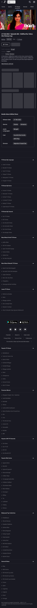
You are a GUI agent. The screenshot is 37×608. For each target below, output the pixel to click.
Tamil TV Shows (6, 171)
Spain (4, 585)
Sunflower (5, 501)
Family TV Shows (7, 197)
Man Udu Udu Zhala (8, 278)
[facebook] (10, 329)
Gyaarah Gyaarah (7, 469)
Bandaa (5, 430)
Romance (12, 54)
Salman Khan (6, 527)
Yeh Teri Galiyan (7, 245)
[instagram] (15, 329)
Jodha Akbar (6, 242)
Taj (3, 498)
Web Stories (6, 569)
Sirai (4, 417)
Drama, (7, 54)
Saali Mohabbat (7, 398)
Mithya (4, 495)
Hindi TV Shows (6, 164)
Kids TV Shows (6, 385)
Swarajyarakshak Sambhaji (9, 284)
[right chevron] (3, 80)
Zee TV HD (5, 447)
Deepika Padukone (7, 524)
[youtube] (25, 329)
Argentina (5, 589)
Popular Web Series (6, 458)
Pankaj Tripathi (6, 534)
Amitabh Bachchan (7, 550)
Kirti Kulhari (5, 547)
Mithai (3, 39)
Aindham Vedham (7, 482)
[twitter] (20, 329)
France (4, 582)
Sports (10, 7)
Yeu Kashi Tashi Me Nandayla (10, 271)
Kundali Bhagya (6, 366)
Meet (4, 297)
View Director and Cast (7, 64)
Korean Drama (6, 382)
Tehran (4, 405)
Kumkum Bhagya (7, 363)
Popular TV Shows (6, 348)
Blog (4, 566)
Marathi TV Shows (7, 168)
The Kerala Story (7, 421)
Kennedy (5, 401)
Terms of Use (18, 338)
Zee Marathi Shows (7, 223)
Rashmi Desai (6, 556)
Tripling (4, 505)
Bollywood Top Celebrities (8, 513)
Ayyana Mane (6, 463)
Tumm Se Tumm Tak (8, 356)
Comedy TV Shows (7, 200)
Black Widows (6, 489)
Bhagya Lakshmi (7, 300)
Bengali (13, 49)
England (5, 592)
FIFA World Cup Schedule (9, 579)
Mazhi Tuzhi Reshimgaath (9, 268)
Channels (8, 335)
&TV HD (5, 450)
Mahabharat (6, 353)
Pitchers (5, 508)
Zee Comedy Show (7, 304)
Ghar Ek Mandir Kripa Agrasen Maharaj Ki (13, 310)
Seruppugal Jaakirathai (8, 479)
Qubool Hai (5, 255)
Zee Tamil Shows (7, 229)
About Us (17, 335)
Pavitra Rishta (6, 252)
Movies (25, 7)
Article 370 (5, 424)
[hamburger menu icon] (34, 2)
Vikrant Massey (6, 521)
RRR (4, 434)
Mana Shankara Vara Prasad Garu (11, 411)
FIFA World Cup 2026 (8, 573)
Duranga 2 (5, 492)
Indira (4, 379)
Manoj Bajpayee (7, 531)
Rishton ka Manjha (7, 294)
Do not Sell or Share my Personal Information (18, 341)
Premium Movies (6, 390)
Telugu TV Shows (7, 174)
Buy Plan (12, 2)
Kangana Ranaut (7, 553)
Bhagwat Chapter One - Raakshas (11, 395)
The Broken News (7, 485)
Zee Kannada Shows (8, 226)
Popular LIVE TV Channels (8, 438)
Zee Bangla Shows (7, 232)
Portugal (5, 598)
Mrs (4, 414)
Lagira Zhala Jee (7, 274)
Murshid (5, 466)
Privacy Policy (7, 338)
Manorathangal (6, 472)
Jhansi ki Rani (6, 359)
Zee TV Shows (6, 216)
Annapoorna (6, 375)
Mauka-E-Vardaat (7, 307)
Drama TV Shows (7, 190)
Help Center (27, 335)
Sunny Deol (5, 540)
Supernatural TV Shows (8, 206)
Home (3, 7)
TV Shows (17, 7)
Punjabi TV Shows (7, 181)
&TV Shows (5, 219)
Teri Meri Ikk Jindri (7, 258)
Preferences (29, 338)
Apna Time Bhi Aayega (8, 249)
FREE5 (32, 7)
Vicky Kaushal (6, 537)
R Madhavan (6, 518)
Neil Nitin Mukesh (7, 543)
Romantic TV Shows (7, 194)
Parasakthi (5, 427)
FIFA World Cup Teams (8, 576)
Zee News (5, 443)
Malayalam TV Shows (8, 177)
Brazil (4, 595)
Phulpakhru (5, 281)
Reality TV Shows (7, 203)
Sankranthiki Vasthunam (9, 408)
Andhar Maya (6, 476)
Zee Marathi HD (7, 453)
